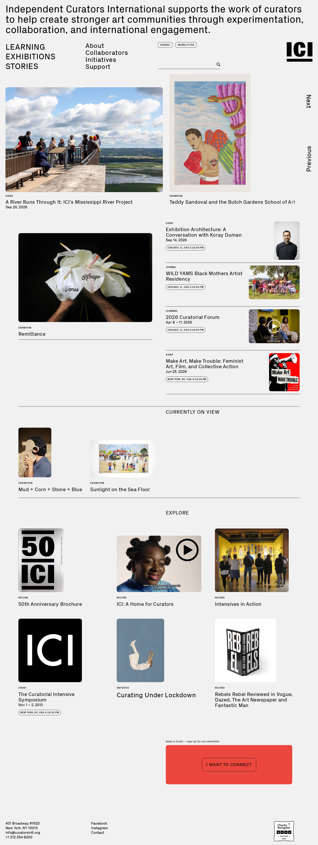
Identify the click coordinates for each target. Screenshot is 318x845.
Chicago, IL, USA (186, 247)
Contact (97, 832)
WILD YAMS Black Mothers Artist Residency (204, 276)
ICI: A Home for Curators (145, 604)
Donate (165, 44)
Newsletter (186, 44)
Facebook (99, 823)
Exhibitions (31, 56)
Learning (25, 47)
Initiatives (100, 59)
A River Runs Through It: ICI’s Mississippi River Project (69, 202)
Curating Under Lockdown (156, 695)
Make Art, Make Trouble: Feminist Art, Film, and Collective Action (204, 364)
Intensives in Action (238, 604)
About (94, 46)
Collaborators (106, 52)
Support (97, 66)
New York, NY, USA (187, 379)
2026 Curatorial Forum (193, 317)
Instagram (99, 828)
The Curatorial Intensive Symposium (46, 697)
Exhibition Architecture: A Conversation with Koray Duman (204, 232)
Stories (22, 66)
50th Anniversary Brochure (50, 604)
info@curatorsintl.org (23, 832)
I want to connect (229, 764)
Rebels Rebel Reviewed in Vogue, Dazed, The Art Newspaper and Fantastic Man (254, 699)
